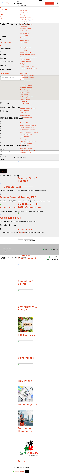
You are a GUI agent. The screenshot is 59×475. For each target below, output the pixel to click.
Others (22, 461)
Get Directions (5, 42)
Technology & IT (28, 404)
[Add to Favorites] (0, 51)
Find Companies (21, 5)
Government (26, 358)
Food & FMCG (27, 335)
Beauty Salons (5, 73)
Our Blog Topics (21, 157)
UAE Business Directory (23, 467)
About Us (19, 3)
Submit (3, 171)
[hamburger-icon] (40, 0)
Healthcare (25, 380)
